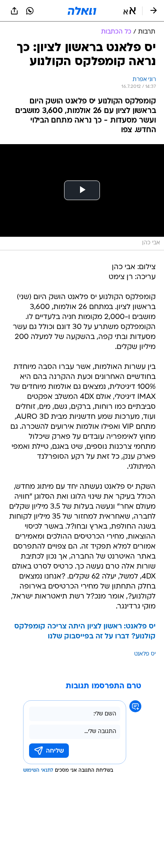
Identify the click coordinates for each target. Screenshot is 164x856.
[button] (129, 10)
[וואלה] (82, 11)
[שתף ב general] (14, 10)
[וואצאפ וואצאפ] (30, 11)
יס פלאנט (145, 654)
